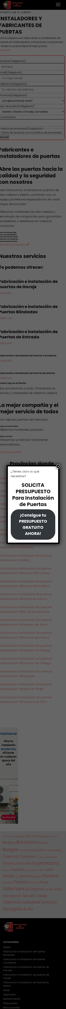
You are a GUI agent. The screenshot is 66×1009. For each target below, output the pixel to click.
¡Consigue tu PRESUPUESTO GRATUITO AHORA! (33, 524)
